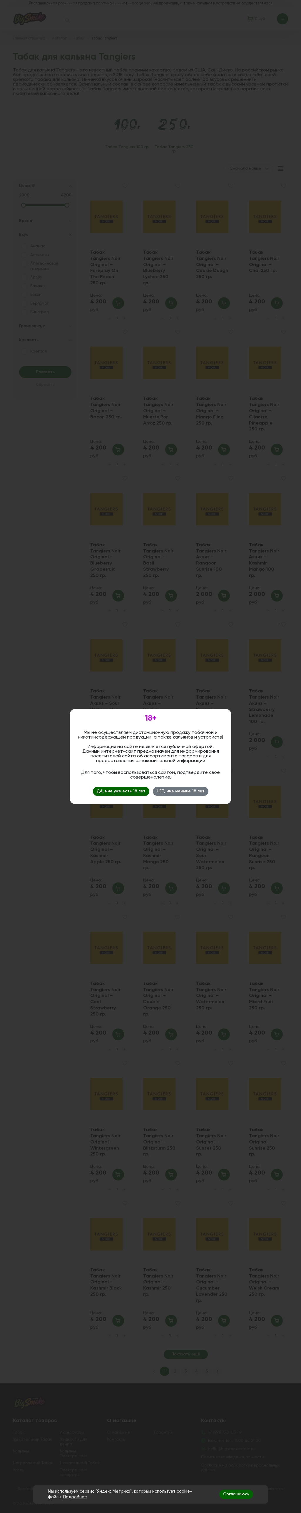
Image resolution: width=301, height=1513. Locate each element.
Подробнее (75, 1497)
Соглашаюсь (236, 1494)
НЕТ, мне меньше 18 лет (181, 791)
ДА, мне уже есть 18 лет (121, 791)
